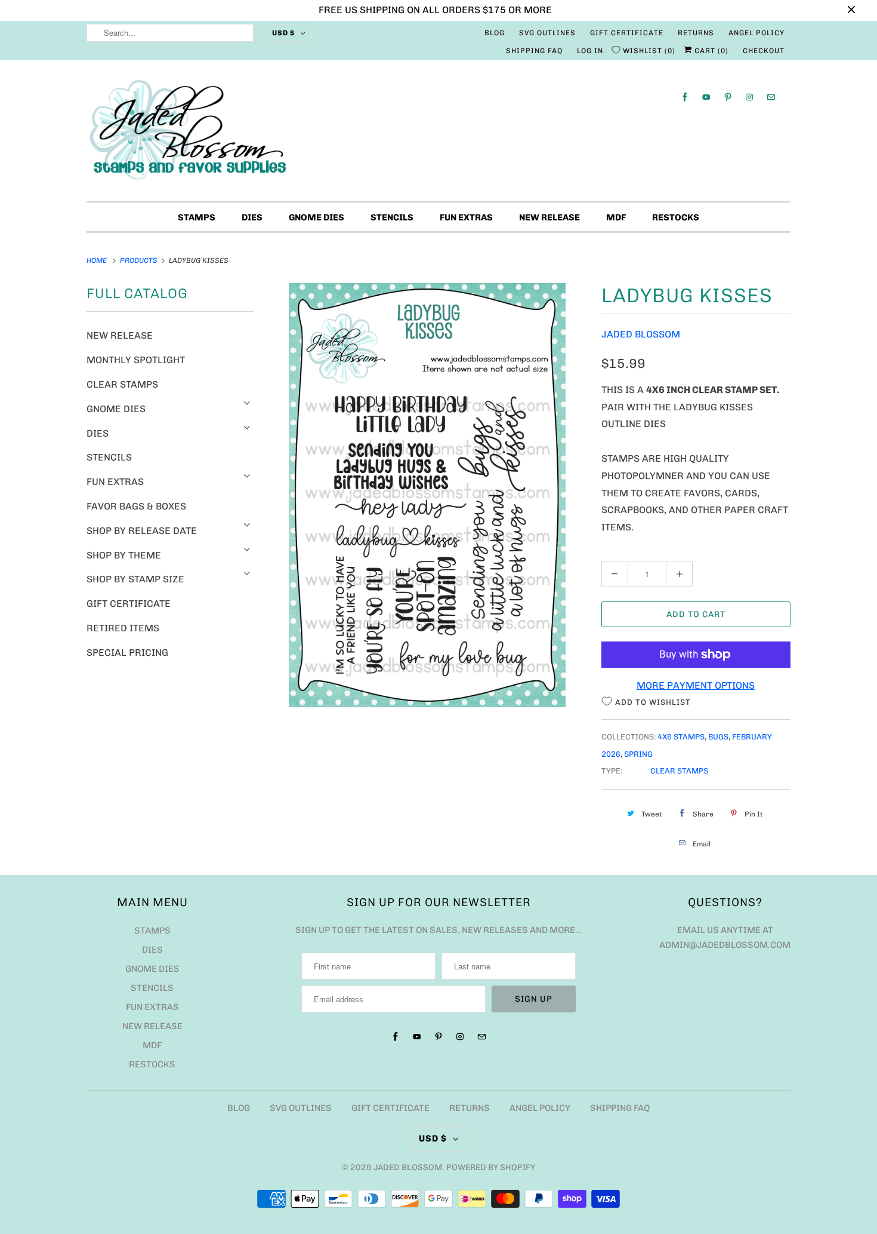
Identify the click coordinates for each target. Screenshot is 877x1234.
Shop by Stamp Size (135, 579)
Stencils (391, 217)
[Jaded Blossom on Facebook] (685, 97)
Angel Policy (756, 33)
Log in (590, 51)
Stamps (196, 217)
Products (139, 260)
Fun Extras (466, 217)
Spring (638, 754)
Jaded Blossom (640, 334)
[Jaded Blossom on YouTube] (706, 97)
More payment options (696, 685)
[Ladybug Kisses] (427, 495)
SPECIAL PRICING (127, 652)
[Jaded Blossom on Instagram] (749, 97)
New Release (549, 217)
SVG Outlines (547, 33)
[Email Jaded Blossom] (771, 97)
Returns (696, 33)
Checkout (764, 51)
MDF (616, 217)
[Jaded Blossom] (438, 133)
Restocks (675, 217)
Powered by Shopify (490, 1167)
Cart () (710, 51)
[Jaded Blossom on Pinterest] (728, 97)
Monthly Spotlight (136, 360)
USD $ (283, 33)
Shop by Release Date (142, 530)
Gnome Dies (316, 217)
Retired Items (123, 628)
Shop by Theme (124, 555)
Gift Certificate (626, 33)
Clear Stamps (122, 384)
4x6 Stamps (681, 736)
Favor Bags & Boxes (136, 506)
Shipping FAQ (534, 51)
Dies (252, 217)
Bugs (718, 736)
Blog (494, 33)
